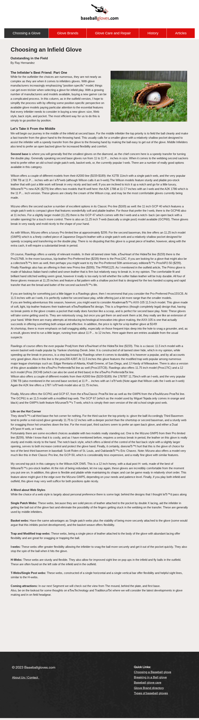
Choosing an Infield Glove (46, 49)
